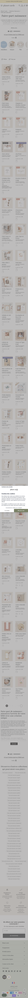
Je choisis (7, 510)
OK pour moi (21, 510)
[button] (4, 995)
